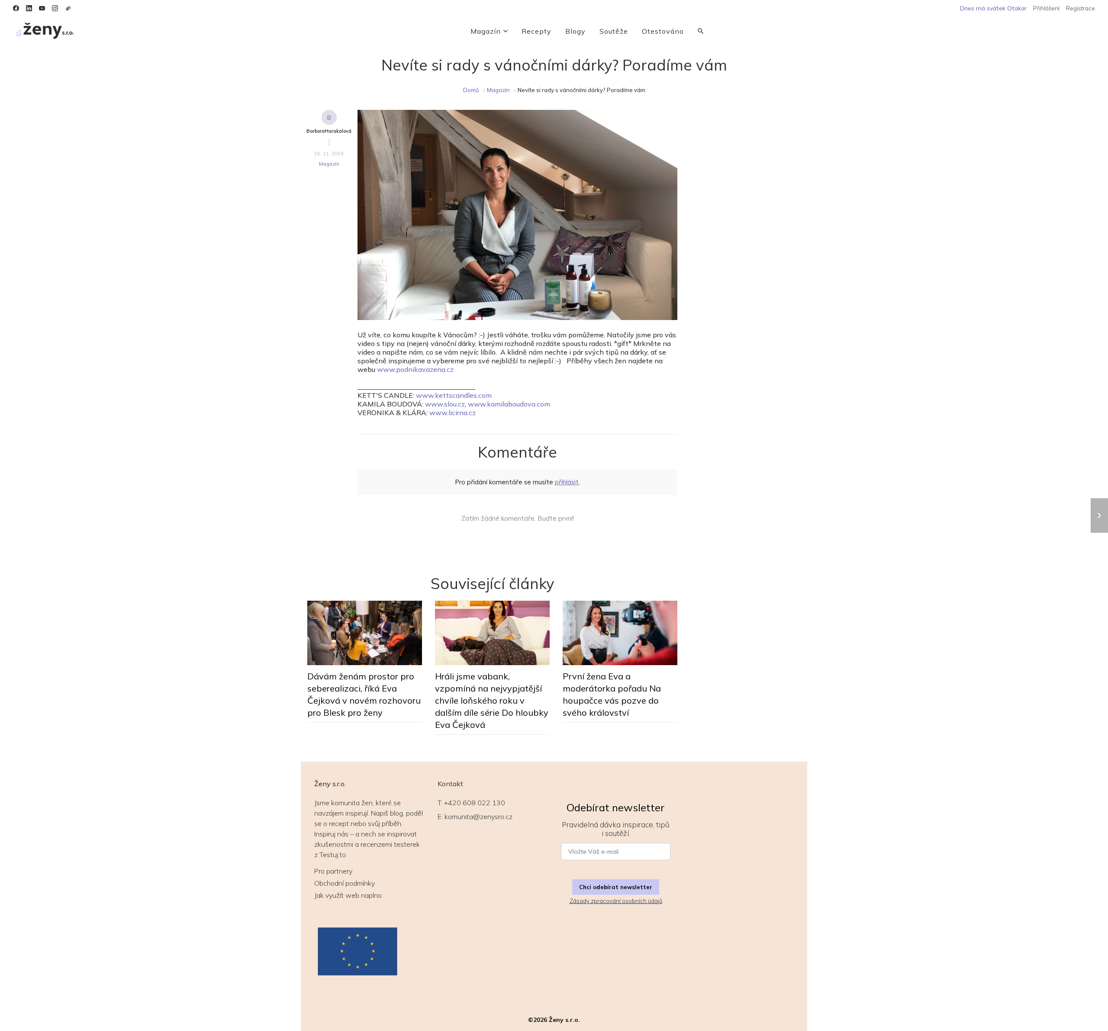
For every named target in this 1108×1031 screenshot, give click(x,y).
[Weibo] (68, 8)
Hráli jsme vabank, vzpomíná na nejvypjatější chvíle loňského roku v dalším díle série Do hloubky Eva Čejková (491, 700)
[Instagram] (55, 8)
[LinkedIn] (29, 8)
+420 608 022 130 (474, 802)
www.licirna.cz (452, 412)
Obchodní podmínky (344, 883)
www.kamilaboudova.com (509, 404)
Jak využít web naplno (348, 895)
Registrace (1080, 8)
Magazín (485, 31)
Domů (471, 89)
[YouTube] (42, 8)
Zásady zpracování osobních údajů (616, 900)
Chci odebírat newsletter (615, 887)
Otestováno (663, 31)
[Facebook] (16, 8)
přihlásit (567, 482)
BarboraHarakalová (328, 131)
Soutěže (613, 31)
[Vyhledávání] (701, 31)
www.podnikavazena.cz (415, 369)
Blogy (575, 31)
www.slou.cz (445, 404)
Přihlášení (1046, 8)
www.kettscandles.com (454, 395)
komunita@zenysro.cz (478, 816)
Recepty (536, 31)
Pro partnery (333, 871)
